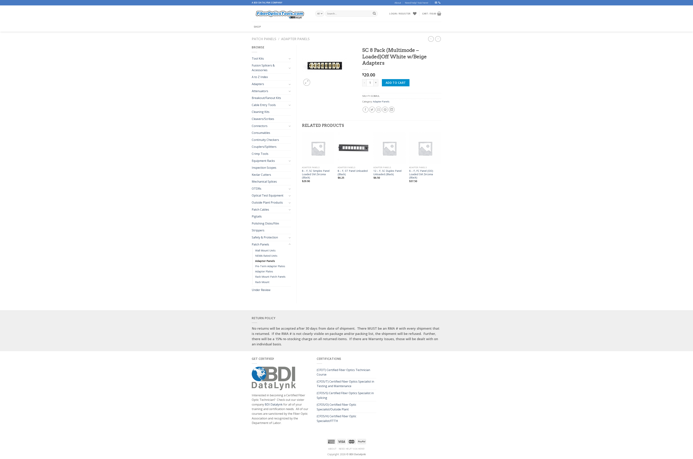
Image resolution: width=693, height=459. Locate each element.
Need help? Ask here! (416, 2)
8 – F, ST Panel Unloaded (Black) (353, 172)
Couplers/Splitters (264, 147)
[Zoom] (306, 82)
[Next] (441, 160)
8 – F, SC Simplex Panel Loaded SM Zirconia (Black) (316, 174)
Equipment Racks (263, 161)
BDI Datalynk (274, 404)
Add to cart (396, 83)
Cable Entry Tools (264, 105)
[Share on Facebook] (366, 110)
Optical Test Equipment (267, 195)
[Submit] (374, 14)
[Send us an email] (436, 2)
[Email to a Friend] (379, 110)
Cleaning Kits (260, 112)
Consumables (261, 133)
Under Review (261, 290)
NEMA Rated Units (266, 255)
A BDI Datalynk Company (267, 2)
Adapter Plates (264, 271)
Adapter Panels (295, 38)
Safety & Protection (265, 237)
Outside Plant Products (267, 202)
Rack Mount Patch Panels (270, 276)
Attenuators (260, 91)
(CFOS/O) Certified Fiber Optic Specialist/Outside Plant (336, 407)
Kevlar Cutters (261, 175)
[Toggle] (289, 58)
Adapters (258, 84)
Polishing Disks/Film (265, 223)
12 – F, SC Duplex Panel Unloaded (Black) (387, 172)
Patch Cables (260, 210)
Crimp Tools (260, 154)
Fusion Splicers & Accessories (263, 67)
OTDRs (256, 189)
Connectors (259, 126)
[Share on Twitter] (372, 110)
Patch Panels (264, 38)
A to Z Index (260, 77)
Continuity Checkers (265, 140)
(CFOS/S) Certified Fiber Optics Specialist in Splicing (345, 395)
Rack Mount (262, 282)
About (398, 2)
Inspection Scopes (264, 168)
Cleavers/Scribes (263, 119)
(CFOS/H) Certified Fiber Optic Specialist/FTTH (336, 418)
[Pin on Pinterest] (385, 110)
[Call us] (439, 2)
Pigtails (257, 216)
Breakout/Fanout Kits (266, 98)
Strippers (258, 230)
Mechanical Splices (264, 182)
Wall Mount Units (265, 250)
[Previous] (302, 160)
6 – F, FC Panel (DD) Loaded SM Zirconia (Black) (421, 174)
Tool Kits (258, 59)
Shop (257, 26)
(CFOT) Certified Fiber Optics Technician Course (343, 372)
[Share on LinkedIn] (392, 110)
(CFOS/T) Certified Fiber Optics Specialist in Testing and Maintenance (345, 384)
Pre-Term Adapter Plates (270, 266)
